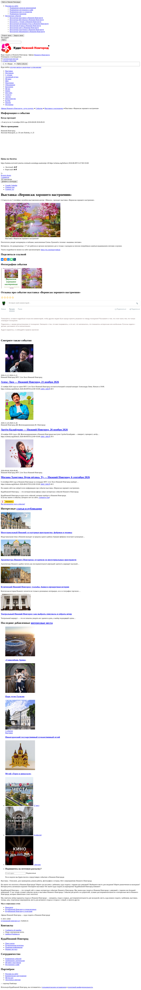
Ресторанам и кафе (12, 965)
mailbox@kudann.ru (12, 934)
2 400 (45, 389)
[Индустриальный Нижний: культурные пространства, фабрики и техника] (16, 528)
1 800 (45, 436)
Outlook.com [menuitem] (9, 187)
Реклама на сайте (11, 974)
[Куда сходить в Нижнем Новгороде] (25, 53)
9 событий (38, 835)
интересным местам (10, 59)
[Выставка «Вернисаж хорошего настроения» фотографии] (11, 288)
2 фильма (37, 865)
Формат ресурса (11, 949)
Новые (3, 309)
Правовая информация (13, 947)
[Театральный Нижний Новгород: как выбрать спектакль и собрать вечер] (16, 610)
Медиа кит (9, 978)
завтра (18, 67)
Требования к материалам (15, 961)
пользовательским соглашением (54, 987)
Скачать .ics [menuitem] (9, 189)
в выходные (25, 67)
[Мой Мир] (8, 259)
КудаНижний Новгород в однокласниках (20, 909)
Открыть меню (6, 35)
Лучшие (12, 309)
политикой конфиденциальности (80, 987)
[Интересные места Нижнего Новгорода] (19, 805)
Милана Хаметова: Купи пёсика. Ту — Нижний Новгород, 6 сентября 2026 (45, 477)
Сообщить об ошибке (13, 930)
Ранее (20, 309)
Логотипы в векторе (13, 980)
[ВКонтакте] (2, 259)
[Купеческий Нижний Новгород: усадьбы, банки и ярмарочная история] (16, 582)
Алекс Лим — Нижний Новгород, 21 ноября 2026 (30, 381)
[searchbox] (70, 40)
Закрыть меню (18, 35)
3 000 (45, 484)
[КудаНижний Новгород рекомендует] (19, 835)
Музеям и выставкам (13, 963)
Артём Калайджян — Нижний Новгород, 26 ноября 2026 (34, 429)
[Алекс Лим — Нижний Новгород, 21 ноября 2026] (70, 358)
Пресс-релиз (10, 943)
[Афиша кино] (19, 865)
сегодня (13, 67)
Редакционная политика (14, 945)
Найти (4, 40)
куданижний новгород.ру (10, 921)
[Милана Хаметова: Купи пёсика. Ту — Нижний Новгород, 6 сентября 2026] (70, 453)
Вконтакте (9, 907)
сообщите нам (44, 497)
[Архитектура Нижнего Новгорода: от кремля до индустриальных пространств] (16, 555)
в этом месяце (36, 67)
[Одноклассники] (5, 259)
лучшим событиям (9, 61)
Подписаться (31, 873)
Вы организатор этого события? (13, 504)
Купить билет (6, 175)
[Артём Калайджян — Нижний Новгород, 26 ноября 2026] (70, 406)
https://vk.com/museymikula (50, 250)
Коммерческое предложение (15, 976)
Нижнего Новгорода (42, 55)
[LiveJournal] (14, 259)
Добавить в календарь (9, 181)
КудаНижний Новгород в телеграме (18, 911)
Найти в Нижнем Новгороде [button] (11, 2)
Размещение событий (13, 959)
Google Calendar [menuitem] (11, 185)
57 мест (36, 805)
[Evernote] (11, 259)
